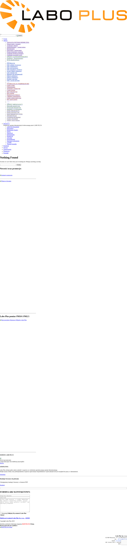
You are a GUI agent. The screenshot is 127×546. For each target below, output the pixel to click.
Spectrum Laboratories (13, 141)
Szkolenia (2, 474)
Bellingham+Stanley (12, 130)
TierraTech (10, 133)
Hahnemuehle (11, 134)
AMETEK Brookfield (13, 127)
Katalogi (2, 485)
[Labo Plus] (63, 32)
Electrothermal (11, 139)
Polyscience (10, 128)
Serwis (2, 463)
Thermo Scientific (12, 144)
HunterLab (10, 136)
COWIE (9, 142)
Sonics (9, 131)
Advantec (9, 138)
